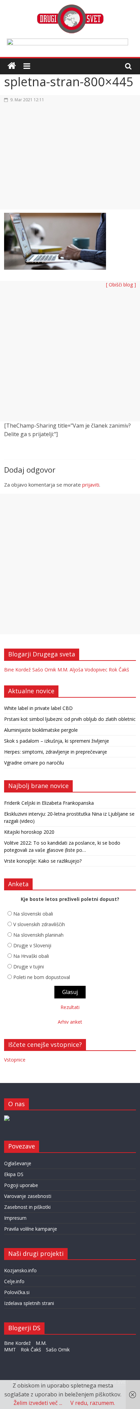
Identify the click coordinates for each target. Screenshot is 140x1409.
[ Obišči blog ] (121, 284)
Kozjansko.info (20, 1270)
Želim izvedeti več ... (38, 1403)
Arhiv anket (70, 1022)
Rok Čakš (119, 669)
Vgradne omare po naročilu (34, 762)
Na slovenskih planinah (38, 935)
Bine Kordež (17, 669)
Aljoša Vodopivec (88, 669)
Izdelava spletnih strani (29, 1303)
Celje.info (14, 1281)
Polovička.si (17, 1292)
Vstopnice (14, 1059)
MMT (10, 1349)
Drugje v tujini (28, 966)
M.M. (62, 669)
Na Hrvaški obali (31, 956)
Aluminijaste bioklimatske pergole (41, 730)
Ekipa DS (13, 1174)
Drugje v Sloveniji (32, 945)
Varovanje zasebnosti (27, 1196)
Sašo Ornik (44, 669)
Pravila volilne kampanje (30, 1229)
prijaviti (90, 484)
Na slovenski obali (33, 913)
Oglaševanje (17, 1163)
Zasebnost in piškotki (27, 1207)
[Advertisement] (70, 160)
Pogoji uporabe (21, 1185)
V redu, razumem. (92, 1403)
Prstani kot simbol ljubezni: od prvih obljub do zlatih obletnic (70, 719)
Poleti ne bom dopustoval (41, 977)
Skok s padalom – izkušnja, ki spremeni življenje (56, 741)
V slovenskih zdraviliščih (39, 924)
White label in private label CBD (38, 708)
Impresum (15, 1218)
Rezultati (70, 1007)
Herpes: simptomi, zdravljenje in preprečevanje (55, 751)
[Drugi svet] (70, 7)
